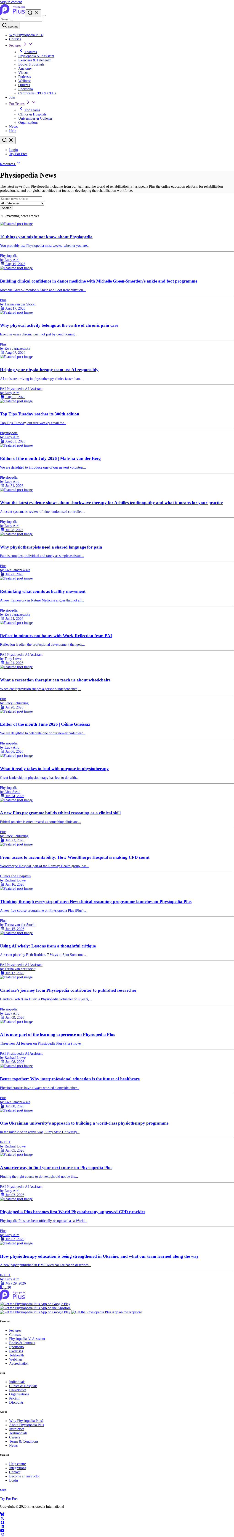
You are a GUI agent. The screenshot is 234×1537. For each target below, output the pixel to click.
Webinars (16, 1359)
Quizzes (24, 85)
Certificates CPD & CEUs (37, 93)
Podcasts (24, 77)
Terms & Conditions (23, 1441)
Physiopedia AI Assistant (36, 56)
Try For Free (18, 154)
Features (15, 45)
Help (12, 131)
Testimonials (18, 1433)
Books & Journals (31, 64)
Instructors (16, 1429)
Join (12, 97)
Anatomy (25, 68)
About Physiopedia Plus (26, 1425)
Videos (23, 72)
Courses (15, 39)
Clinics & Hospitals (32, 114)
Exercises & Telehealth (34, 60)
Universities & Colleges (35, 118)
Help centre (17, 1464)
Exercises (16, 1351)
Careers (14, 1437)
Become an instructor (24, 1476)
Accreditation (19, 1363)
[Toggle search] (8, 140)
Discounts (16, 1402)
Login (13, 150)
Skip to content (11, 2)
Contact (14, 1472)
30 (9, 1287)
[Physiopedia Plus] (13, 14)
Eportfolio (25, 89)
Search (12, 27)
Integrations (17, 1468)
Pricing (14, 1398)
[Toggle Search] (33, 13)
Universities (17, 1390)
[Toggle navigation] (44, 15)
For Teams (17, 104)
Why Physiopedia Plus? (26, 35)
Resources (8, 164)
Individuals (17, 1382)
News (13, 127)
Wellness (24, 81)
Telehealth (16, 1355)
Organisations (28, 122)
